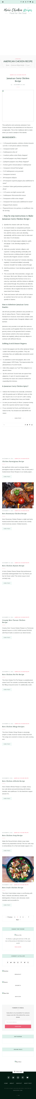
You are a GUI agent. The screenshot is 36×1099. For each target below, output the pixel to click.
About (12, 1083)
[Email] (32, 424)
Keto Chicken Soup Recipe (12, 835)
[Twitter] (13, 1077)
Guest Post (28, 1083)
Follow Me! (19, 1071)
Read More (18, 947)
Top (18, 1095)
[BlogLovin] (27, 1077)
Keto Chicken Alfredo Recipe (13, 781)
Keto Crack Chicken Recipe (12, 887)
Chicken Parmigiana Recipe (13, 461)
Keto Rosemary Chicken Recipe (14, 513)
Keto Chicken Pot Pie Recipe (13, 674)
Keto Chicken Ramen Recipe (13, 565)
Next (17, 919)
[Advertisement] (18, 37)
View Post (7, 476)
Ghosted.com (17, 1090)
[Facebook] (8, 1077)
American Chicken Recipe (17, 65)
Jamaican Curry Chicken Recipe (18, 80)
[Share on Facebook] (25, 424)
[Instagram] (18, 1077)
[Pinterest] (29, 424)
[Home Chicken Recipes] (18, 10)
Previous (10, 917)
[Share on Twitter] (27, 424)
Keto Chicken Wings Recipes (13, 726)
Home (7, 65)
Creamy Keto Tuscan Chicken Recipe (13, 621)
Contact (19, 1083)
